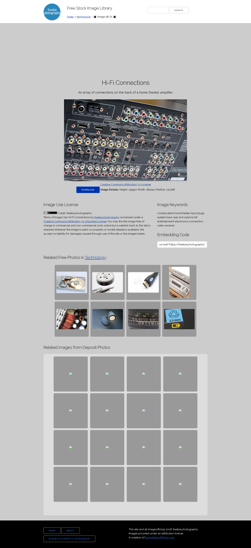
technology (84, 16)
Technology (95, 257)
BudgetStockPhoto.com (160, 537)
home (52, 531)
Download (88, 190)
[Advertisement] (125, 51)
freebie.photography (107, 217)
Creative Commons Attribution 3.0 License (125, 184)
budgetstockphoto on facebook (69, 539)
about (70, 531)
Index (70, 16)
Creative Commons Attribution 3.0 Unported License (75, 221)
